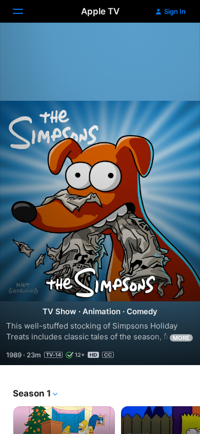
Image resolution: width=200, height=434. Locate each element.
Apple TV (100, 11)
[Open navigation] (24, 11)
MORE (181, 337)
